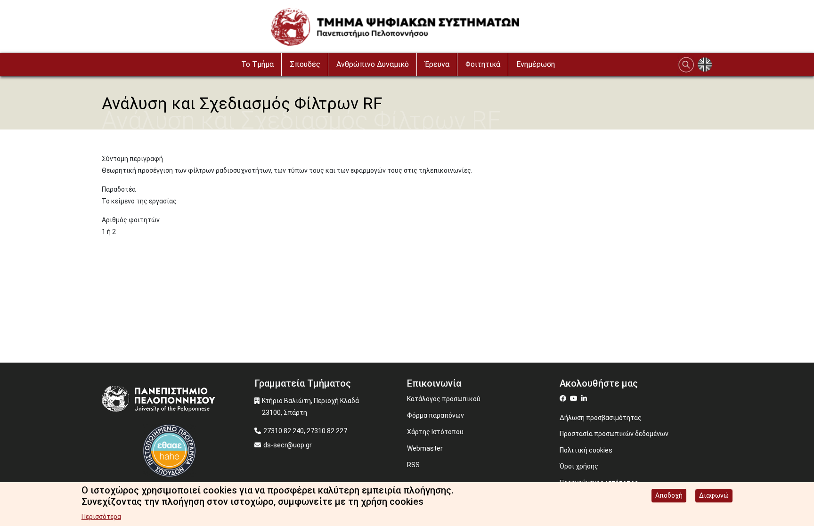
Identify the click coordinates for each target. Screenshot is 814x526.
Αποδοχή (669, 495)
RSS (413, 465)
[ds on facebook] (565, 398)
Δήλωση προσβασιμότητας (601, 417)
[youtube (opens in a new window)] (575, 398)
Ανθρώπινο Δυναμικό (372, 64)
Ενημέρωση (535, 64)
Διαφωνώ (714, 495)
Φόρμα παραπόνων (435, 415)
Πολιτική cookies (586, 450)
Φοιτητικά (482, 64)
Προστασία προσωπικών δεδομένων (614, 433)
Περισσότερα (101, 516)
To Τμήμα (257, 64)
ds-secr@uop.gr (287, 445)
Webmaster (425, 448)
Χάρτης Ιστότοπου (435, 432)
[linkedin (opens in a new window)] (585, 398)
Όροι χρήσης (579, 466)
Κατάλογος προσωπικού (443, 399)
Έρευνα (437, 64)
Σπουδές (305, 64)
